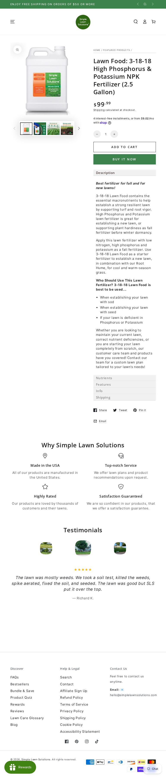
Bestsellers (19, 684)
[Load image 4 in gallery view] (67, 128)
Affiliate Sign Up (73, 691)
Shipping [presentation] (103, 397)
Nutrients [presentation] (104, 378)
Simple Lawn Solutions (35, 759)
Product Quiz (21, 697)
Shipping (99, 109)
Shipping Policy (73, 718)
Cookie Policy (71, 725)
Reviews (17, 711)
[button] (135, 21)
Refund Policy (71, 697)
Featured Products (116, 50)
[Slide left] (138, 4)
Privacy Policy (71, 711)
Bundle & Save (22, 691)
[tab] (124, 173)
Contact (66, 684)
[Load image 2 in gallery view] (40, 128)
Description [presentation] (105, 173)
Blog (14, 725)
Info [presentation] (100, 391)
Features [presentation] (103, 384)
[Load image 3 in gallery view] (53, 128)
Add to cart (124, 147)
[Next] (137, 548)
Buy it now (125, 159)
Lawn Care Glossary (27, 718)
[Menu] (12, 21)
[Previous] (29, 548)
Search (66, 677)
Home (97, 50)
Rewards (17, 704)
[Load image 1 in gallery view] (26, 128)
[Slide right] (152, 4)
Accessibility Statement (80, 731)
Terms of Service (74, 704)
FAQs (14, 677)
